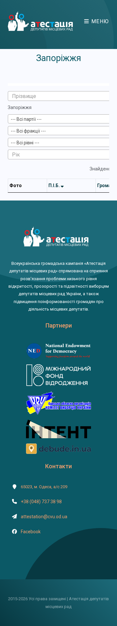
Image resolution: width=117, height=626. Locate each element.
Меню (99, 21)
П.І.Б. (54, 185)
